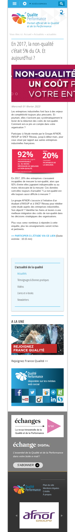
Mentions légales (51, 488)
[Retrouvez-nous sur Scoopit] (60, 392)
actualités (51, 34)
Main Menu (15, 3)
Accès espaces (39, 4)
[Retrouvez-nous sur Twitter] (32, 392)
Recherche (60, 3)
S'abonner (25, 465)
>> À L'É (33, 236)
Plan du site (48, 485)
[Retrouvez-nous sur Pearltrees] (53, 392)
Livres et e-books (25, 293)
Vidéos (20, 287)
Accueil (27, 34)
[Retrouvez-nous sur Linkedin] (53, 399)
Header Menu (25, 3)
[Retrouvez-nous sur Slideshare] (46, 392)
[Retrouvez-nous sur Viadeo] (39, 399)
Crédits (46, 491)
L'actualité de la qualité (29, 267)
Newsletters (23, 300)
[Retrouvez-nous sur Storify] (60, 399)
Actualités (39, 34)
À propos (47, 494)
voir (55, 426)
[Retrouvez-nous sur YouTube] (18, 392)
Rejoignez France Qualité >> (29, 361)
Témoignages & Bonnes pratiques (33, 280)
